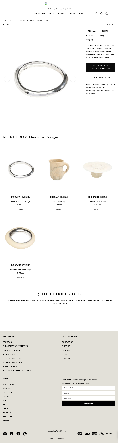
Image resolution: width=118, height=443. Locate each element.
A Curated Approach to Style (58, 9)
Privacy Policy (10, 366)
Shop (5, 379)
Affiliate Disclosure (13, 358)
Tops (5, 400)
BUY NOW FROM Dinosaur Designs (100, 67)
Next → (109, 24)
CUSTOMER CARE (69, 337)
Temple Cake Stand (97, 202)
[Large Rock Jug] (59, 170)
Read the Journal (11, 350)
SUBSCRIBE (88, 403)
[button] (96, 13)
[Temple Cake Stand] (97, 170)
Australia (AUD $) (55, 431)
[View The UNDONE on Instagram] (5, 434)
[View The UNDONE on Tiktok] (11, 434)
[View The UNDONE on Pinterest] (25, 434)
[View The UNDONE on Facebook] (18, 434)
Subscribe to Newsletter (15, 346)
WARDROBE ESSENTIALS (19, 20)
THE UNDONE (8, 337)
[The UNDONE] (59, 4)
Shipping (66, 346)
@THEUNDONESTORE (59, 294)
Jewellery (8, 417)
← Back (6, 24)
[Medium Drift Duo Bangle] (20, 238)
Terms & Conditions (12, 362)
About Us (7, 342)
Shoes (6, 421)
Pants (5, 404)
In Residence (9, 354)
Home (5, 20)
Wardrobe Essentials (13, 388)
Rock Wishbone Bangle (20, 201)
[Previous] (7, 79)
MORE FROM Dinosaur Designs (31, 137)
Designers (8, 392)
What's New (8, 384)
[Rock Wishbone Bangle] (20, 170)
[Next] (73, 79)
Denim (5, 409)
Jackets (7, 413)
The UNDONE (59, 438)
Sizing (64, 354)
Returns (66, 350)
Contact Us (67, 342)
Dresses (7, 396)
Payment (66, 358)
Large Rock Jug (58, 202)
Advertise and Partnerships (17, 370)
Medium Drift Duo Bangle (20, 270)
